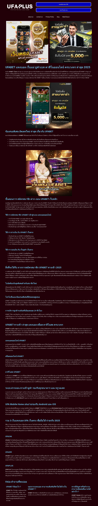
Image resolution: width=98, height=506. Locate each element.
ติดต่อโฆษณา (66, 17)
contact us (39, 17)
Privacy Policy (50, 17)
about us (30, 17)
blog (58, 17)
